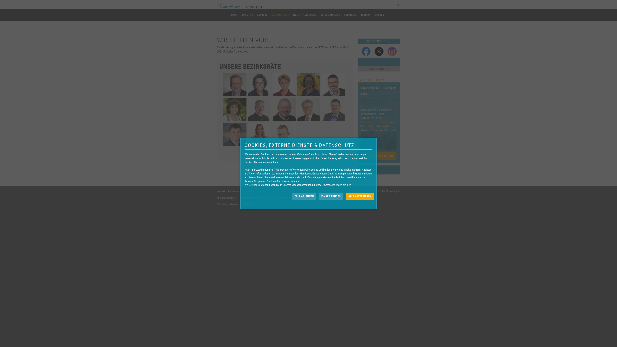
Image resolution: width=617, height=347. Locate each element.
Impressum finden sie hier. (337, 185)
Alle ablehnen (304, 196)
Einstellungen (331, 196)
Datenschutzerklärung (303, 185)
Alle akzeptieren (359, 196)
